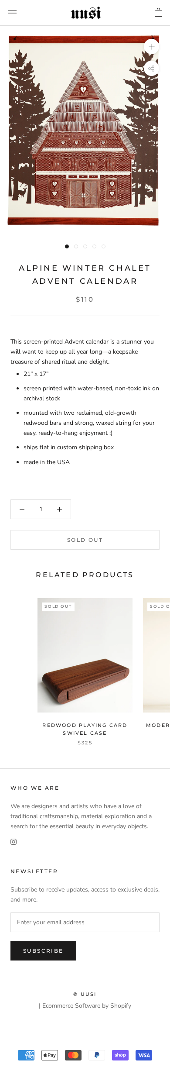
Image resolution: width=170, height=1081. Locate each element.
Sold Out (85, 540)
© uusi (84, 994)
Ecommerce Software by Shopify (86, 1006)
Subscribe (43, 950)
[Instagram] (13, 841)
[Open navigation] (12, 13)
